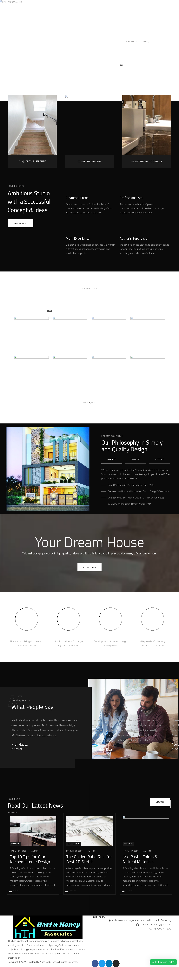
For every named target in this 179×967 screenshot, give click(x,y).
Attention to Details (146, 161)
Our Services (76, 2)
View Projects (21, 223)
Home (47, 2)
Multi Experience (78, 238)
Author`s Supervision (134, 238)
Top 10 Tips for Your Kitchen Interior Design (30, 859)
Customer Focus (77, 197)
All (49, 309)
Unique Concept (89, 161)
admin (35, 851)
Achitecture (74, 843)
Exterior (102, 309)
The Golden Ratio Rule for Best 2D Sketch (89, 859)
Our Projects (96, 2)
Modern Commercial (31, 370)
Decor (86, 309)
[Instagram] (116, 963)
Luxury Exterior (109, 368)
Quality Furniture (32, 161)
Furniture (120, 309)
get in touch (89, 567)
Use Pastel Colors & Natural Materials (140, 859)
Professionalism (131, 197)
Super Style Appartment (70, 368)
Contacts (123, 2)
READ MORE (15, 890)
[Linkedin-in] (109, 963)
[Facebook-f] (95, 963)
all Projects (89, 402)
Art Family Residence (109, 331)
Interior (139, 309)
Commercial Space (148, 331)
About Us (60, 2)
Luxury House (70, 331)
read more (126, 64)
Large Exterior (148, 368)
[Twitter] (102, 963)
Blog (111, 2)
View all (160, 802)
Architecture (67, 309)
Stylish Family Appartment (31, 331)
